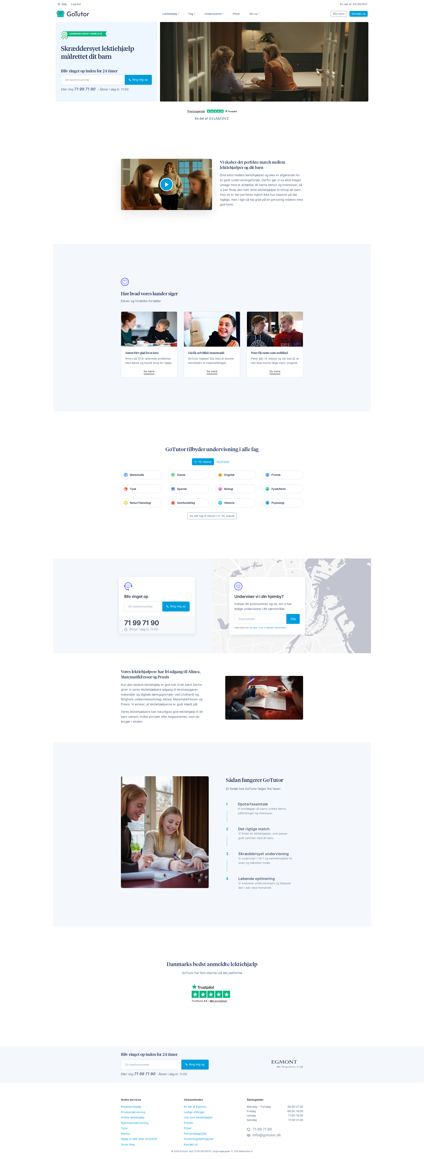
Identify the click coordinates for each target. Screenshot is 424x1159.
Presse (188, 1123)
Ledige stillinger (194, 1112)
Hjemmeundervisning (134, 1123)
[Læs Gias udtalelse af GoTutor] (212, 329)
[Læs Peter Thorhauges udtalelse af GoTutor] (275, 329)
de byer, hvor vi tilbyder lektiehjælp (267, 627)
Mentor (125, 1133)
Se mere (149, 371)
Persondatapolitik (195, 1133)
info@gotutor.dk (266, 1135)
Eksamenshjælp (131, 1106)
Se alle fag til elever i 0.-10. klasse (212, 516)
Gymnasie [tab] (223, 461)
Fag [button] (190, 13)
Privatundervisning (133, 1112)
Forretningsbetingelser (198, 1139)
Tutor (124, 1128)
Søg (64, 4)
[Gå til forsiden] (72, 14)
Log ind (76, 4)
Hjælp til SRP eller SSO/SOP (139, 1139)
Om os (253, 13)
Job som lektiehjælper (198, 1117)
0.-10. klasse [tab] (203, 461)
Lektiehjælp (169, 13)
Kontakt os (359, 13)
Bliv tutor (339, 13)
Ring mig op (140, 79)
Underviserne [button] (212, 13)
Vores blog (128, 1144)
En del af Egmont (195, 1106)
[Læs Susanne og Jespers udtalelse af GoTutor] (149, 329)
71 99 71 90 (84, 89)
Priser (236, 13)
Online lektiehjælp (132, 1117)
